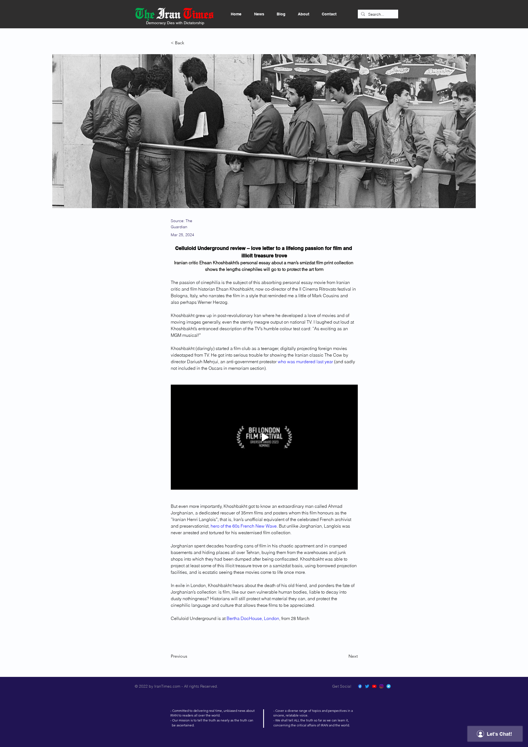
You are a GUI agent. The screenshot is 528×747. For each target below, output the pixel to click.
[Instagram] (381, 686)
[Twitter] (367, 686)
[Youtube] (374, 686)
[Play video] (264, 437)
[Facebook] (360, 686)
